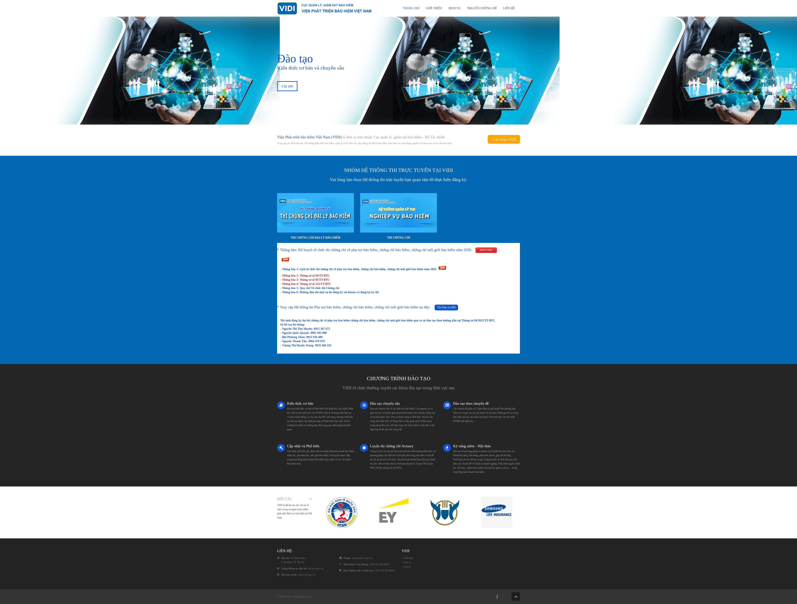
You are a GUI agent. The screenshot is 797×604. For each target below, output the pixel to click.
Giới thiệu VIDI (504, 139)
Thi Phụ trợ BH (446, 307)
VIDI (288, 596)
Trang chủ (411, 8)
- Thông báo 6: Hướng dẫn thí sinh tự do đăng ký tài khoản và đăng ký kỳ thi (329, 292)
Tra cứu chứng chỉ (482, 8)
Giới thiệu (434, 8)
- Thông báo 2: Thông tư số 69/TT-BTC (305, 275)
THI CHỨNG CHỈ (398, 237)
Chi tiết (287, 86)
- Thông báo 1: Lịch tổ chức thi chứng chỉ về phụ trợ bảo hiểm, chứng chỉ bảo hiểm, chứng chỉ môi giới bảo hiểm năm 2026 (358, 269)
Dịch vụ (455, 8)
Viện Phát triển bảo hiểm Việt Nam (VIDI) (309, 137)
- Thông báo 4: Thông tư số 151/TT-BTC (305, 283)
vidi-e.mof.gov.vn (306, 574)
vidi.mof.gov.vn (315, 568)
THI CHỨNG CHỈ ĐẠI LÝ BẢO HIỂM (315, 237)
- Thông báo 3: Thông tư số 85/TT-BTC (305, 279)
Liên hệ (509, 8)
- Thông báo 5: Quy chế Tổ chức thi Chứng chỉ (309, 288)
